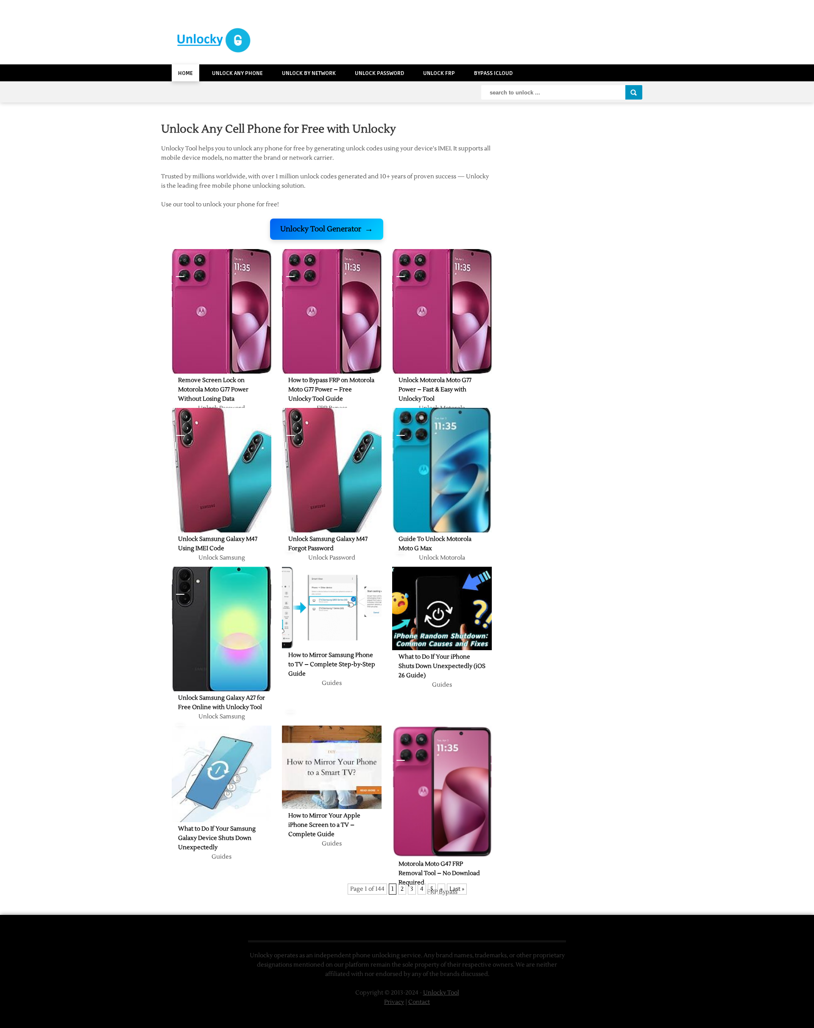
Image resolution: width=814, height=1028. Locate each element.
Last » (456, 889)
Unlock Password (379, 73)
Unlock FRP (439, 73)
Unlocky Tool (441, 993)
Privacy (394, 1002)
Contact (419, 1002)
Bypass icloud (493, 73)
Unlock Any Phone (237, 73)
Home (185, 73)
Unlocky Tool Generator (326, 229)
